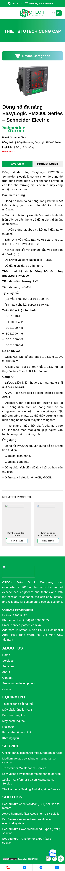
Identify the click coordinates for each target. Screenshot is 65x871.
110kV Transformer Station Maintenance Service (28, 781)
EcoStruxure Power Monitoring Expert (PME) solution (31, 830)
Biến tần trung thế (13, 715)
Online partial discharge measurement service (32, 752)
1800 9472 (16, 3)
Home (6, 654)
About (6, 672)
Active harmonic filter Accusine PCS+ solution (31, 813)
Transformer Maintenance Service (24, 768)
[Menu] (6, 13)
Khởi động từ (10, 738)
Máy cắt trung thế (13, 721)
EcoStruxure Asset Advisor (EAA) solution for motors (31, 805)
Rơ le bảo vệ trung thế (16, 732)
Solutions (8, 666)
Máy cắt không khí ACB (17, 709)
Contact (7, 677)
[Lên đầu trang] (61, 858)
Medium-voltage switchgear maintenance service (29, 760)
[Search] (53, 13)
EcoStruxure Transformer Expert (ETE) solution (27, 840)
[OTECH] (32, 13)
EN (58, 13)
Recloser (8, 726)
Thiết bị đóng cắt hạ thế (17, 703)
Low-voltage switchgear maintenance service (31, 773)
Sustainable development (18, 683)
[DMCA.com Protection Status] (9, 859)
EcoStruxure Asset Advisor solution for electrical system (27, 821)
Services (8, 660)
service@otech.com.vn (41, 3)
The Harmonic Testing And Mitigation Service (31, 789)
